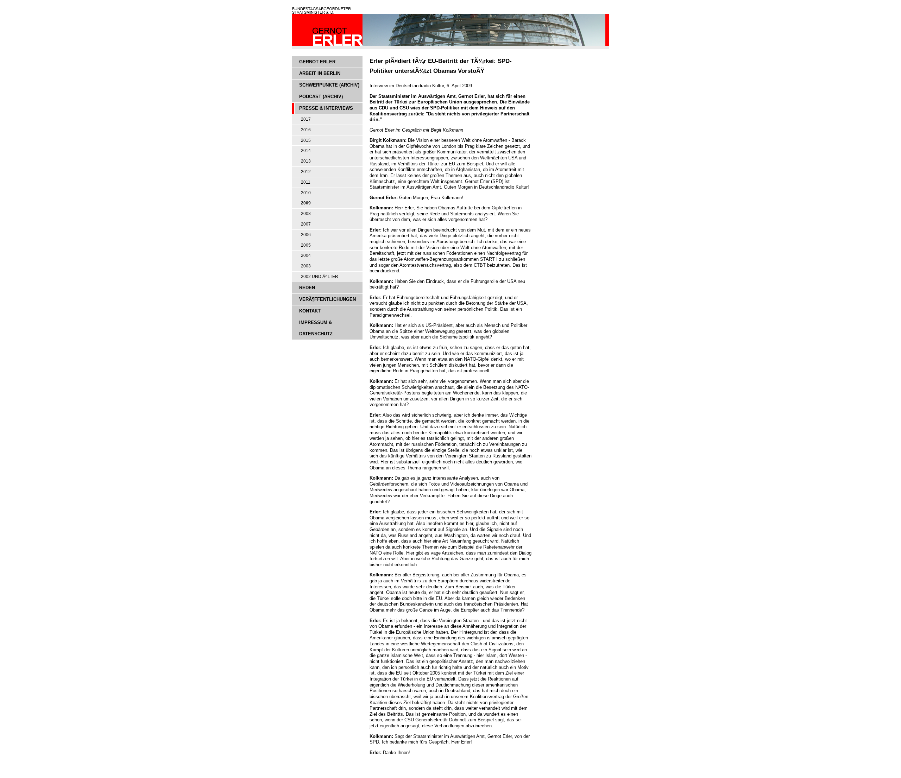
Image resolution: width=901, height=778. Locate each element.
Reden (307, 287)
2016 (306, 130)
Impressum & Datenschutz (316, 328)
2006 (306, 235)
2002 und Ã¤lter (319, 276)
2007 (306, 224)
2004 (306, 255)
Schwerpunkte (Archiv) (329, 85)
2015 (306, 140)
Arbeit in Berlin (319, 73)
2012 (306, 172)
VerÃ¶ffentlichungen (327, 299)
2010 (306, 193)
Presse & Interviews (326, 108)
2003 (306, 266)
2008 (306, 213)
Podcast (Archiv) (321, 96)
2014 (306, 150)
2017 (306, 119)
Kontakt (310, 311)
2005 (306, 245)
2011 (305, 182)
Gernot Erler (317, 61)
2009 (306, 203)
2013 (306, 161)
